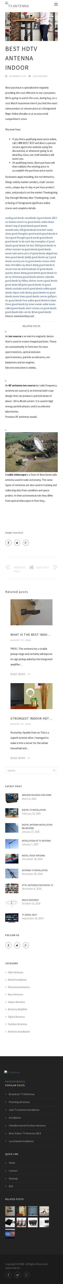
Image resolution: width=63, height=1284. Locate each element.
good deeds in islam (45, 300)
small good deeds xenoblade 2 (21, 218)
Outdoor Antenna (17, 1024)
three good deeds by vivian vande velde (26, 304)
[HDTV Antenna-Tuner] (10, 1234)
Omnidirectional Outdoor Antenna (27, 1125)
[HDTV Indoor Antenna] (10, 1222)
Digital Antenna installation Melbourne (37, 826)
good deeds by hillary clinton (20, 280)
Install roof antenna (33, 855)
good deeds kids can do (18, 312)
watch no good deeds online (32, 222)
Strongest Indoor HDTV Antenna (31, 718)
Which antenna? (30, 900)
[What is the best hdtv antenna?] (44, 1211)
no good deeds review (37, 261)
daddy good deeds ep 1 (37, 257)
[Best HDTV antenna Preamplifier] (33, 1222)
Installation (15, 1117)
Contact (13, 1170)
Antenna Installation (19, 1031)
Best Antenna (15, 994)
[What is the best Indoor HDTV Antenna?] (31, 612)
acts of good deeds (34, 253)
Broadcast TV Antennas (22, 1094)
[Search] (54, 770)
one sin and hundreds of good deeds (33, 269)
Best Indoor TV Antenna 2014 (25, 1133)
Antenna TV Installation (35, 870)
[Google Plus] (26, 543)
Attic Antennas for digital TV (37, 885)
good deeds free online (21, 300)
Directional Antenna (19, 987)
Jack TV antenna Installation (24, 1109)
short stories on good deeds (41, 308)
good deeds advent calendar (38, 276)
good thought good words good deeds (32, 237)
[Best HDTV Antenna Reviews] (21, 1222)
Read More (17, 674)
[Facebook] (8, 543)
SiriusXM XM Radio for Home (36, 795)
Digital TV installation (34, 809)
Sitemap (13, 1178)
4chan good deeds (41, 312)
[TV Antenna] (17, 6)
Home (12, 1162)
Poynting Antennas (19, 1102)
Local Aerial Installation (21, 1141)
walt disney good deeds (33, 292)
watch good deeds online (36, 288)
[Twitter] (17, 543)
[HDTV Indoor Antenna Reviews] (44, 1222)
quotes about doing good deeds (22, 272)
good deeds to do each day (20, 241)
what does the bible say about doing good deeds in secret (30, 265)
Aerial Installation (17, 979)
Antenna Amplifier (17, 1009)
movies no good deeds (25, 249)
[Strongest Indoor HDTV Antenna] (31, 695)
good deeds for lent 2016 (26, 245)
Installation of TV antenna (36, 840)
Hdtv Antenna (40, 76)
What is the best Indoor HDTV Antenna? (31, 635)
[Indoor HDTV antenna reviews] (33, 1211)
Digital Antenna (16, 1016)
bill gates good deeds (29, 284)
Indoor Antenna (16, 1002)
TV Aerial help (29, 914)
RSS (11, 1186)
